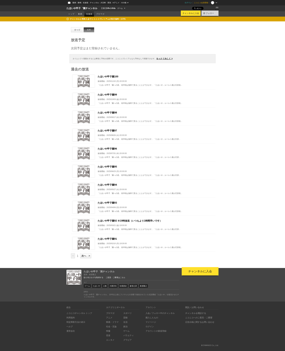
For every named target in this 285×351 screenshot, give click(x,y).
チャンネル (94, 2)
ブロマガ (100, 14)
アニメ (109, 317)
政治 (125, 326)
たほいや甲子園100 (108, 76)
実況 (109, 2)
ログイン (188, 2)
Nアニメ (116, 2)
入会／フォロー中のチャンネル (160, 313)
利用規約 (70, 317)
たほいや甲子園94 (107, 185)
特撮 (108, 331)
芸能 (125, 317)
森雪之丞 (133, 286)
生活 (125, 322)
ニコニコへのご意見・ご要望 (198, 317)
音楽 (108, 335)
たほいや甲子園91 (107, 239)
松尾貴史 (123, 286)
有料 (89, 30)
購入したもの (152, 317)
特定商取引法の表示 (75, 322)
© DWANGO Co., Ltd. (209, 345)
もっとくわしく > (164, 58)
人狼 (105, 286)
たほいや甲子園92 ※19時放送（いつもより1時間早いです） (130, 220)
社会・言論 (111, 326)
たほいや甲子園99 (107, 94)
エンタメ (110, 340)
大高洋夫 (113, 286)
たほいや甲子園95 (107, 166)
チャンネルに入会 (190, 13)
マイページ (151, 322)
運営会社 (70, 331)
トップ (71, 14)
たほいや (96, 286)
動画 (74, 2)
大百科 (103, 2)
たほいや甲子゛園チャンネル (81, 8)
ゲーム (120, 8)
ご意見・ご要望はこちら (115, 277)
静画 (79, 2)
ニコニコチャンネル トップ (79, 313)
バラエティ (128, 335)
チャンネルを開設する (195, 313)
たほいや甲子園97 (107, 130)
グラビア (127, 340)
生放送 (85, 2)
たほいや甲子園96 (107, 148)
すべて (77, 30)
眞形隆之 (143, 286)
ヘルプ (69, 326)
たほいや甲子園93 (107, 202)
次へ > (85, 255)
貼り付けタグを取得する (93, 277)
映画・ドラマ (112, 322)
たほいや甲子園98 (107, 112)
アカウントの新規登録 (156, 331)
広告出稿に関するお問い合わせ (199, 322)
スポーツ (127, 313)
